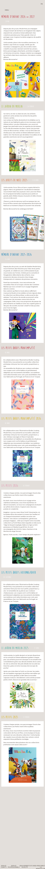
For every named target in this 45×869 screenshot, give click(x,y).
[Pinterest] (30, 10)
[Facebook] (26, 10)
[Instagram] (34, 10)
